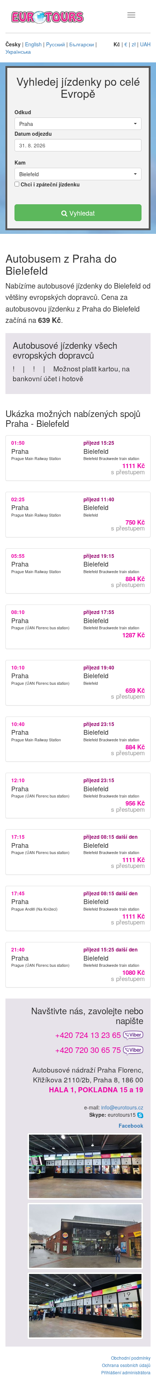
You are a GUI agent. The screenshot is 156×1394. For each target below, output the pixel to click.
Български (81, 44)
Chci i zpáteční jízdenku (49, 184)
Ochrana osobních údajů (126, 1365)
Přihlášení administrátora (126, 1372)
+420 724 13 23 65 (88, 1034)
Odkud (23, 112)
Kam (20, 162)
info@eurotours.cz (122, 1107)
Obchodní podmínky (131, 1358)
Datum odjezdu (33, 133)
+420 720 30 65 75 (88, 1049)
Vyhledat (81, 212)
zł (134, 44)
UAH (145, 44)
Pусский (55, 44)
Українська (18, 51)
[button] (78, 123)
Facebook (131, 1125)
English (33, 44)
